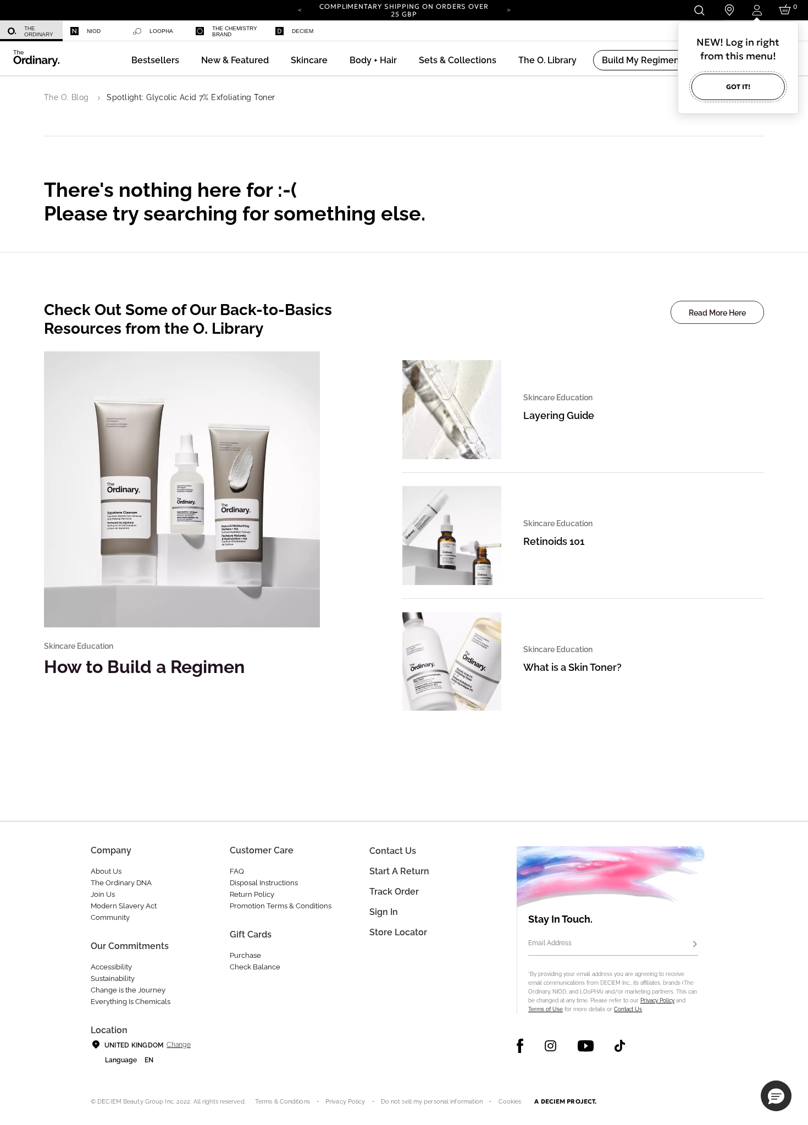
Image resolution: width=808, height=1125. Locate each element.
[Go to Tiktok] (620, 1046)
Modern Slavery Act (124, 906)
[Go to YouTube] (585, 1046)
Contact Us (628, 1009)
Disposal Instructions (264, 883)
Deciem (302, 31)
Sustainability (113, 978)
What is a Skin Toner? (572, 667)
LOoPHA (161, 31)
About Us (106, 871)
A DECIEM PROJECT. (565, 1101)
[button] (235, 60)
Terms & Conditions (282, 1101)
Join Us (103, 894)
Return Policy (252, 894)
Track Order (394, 891)
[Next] (508, 9)
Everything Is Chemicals (130, 1001)
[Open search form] (699, 10)
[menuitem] (31, 31)
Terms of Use (545, 1009)
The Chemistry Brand (234, 31)
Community (110, 917)
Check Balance (255, 967)
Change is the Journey (128, 990)
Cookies (510, 1101)
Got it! (738, 86)
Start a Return (399, 871)
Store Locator (398, 932)
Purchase (245, 955)
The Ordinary (38, 31)
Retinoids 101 (553, 541)
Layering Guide (558, 415)
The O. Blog (66, 97)
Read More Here (717, 312)
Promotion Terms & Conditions (280, 906)
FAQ (237, 871)
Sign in (383, 912)
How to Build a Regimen (144, 667)
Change (178, 1045)
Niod (94, 31)
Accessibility (111, 967)
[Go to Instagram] (550, 1046)
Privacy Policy (657, 1000)
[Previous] (299, 9)
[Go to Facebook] (520, 1046)
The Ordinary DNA (121, 883)
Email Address (550, 943)
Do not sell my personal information (432, 1101)
